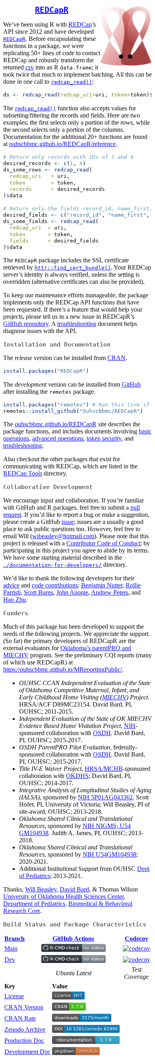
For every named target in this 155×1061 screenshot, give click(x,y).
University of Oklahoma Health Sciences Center (63, 896)
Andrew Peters (109, 592)
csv (29, 67)
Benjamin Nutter (101, 585)
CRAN (116, 357)
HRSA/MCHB (104, 768)
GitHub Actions (73, 938)
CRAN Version (23, 1007)
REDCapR (51, 10)
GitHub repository (25, 323)
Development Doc (27, 1051)
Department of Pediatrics (34, 903)
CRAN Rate (20, 1018)
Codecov (136, 938)
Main (10, 948)
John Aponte (72, 592)
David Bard (74, 889)
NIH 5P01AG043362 (105, 797)
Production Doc (24, 1040)
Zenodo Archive (24, 1029)
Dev (9, 959)
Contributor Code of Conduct (103, 543)
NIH (130, 725)
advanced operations (57, 438)
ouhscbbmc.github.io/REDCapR (56, 424)
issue (68, 521)
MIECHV (114, 697)
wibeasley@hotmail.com (63, 536)
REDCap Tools (22, 473)
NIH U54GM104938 (109, 854)
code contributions (55, 585)
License (14, 996)
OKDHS (77, 775)
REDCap (80, 24)
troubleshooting (76, 323)
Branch (14, 938)
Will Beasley (40, 889)
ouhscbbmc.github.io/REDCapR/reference (62, 144)
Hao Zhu (14, 599)
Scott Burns (38, 592)
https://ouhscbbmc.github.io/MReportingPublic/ (62, 669)
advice (11, 585)
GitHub (131, 384)
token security (104, 438)
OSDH (102, 733)
